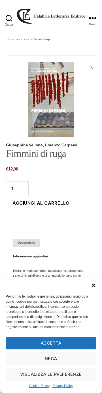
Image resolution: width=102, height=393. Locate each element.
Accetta (51, 343)
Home (10, 39)
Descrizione (26, 243)
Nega (51, 358)
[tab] (26, 243)
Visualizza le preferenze (51, 374)
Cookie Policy (39, 386)
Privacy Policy (62, 386)
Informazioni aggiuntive (30, 256)
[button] (93, 285)
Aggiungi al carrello (41, 203)
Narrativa (23, 39)
